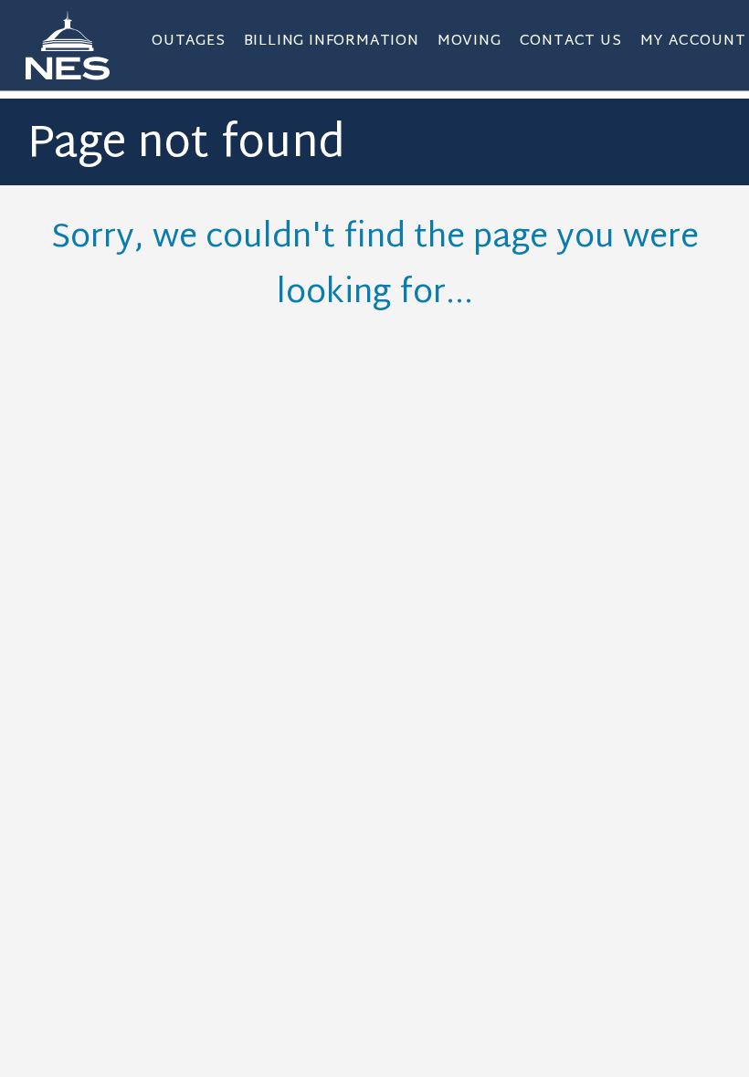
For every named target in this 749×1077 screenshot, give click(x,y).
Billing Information (331, 41)
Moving (469, 41)
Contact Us (571, 41)
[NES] (78, 45)
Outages (189, 41)
